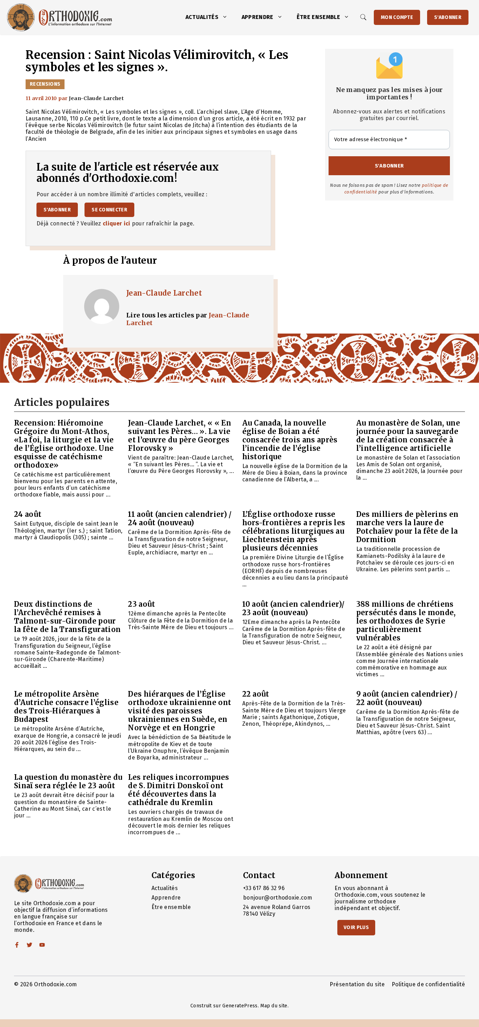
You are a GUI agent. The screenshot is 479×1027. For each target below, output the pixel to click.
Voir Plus (356, 927)
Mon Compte (397, 17)
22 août (255, 694)
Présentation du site (357, 984)
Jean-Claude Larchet (164, 293)
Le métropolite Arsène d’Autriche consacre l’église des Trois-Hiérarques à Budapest (66, 707)
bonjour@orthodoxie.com (277, 897)
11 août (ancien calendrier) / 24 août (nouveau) (179, 518)
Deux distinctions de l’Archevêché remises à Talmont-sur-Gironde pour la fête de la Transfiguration (67, 617)
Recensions (45, 84)
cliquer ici (116, 223)
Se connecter (109, 210)
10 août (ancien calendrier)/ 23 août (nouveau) (293, 608)
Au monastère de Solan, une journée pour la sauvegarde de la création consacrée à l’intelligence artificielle (408, 436)
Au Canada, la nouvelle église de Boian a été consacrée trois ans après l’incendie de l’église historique (290, 440)
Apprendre (258, 17)
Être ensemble (318, 17)
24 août (27, 514)
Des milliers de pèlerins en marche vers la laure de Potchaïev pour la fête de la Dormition (407, 527)
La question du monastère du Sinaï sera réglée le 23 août (68, 781)
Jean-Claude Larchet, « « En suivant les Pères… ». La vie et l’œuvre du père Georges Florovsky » (179, 436)
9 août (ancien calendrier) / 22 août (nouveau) (407, 698)
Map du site (274, 1006)
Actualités (201, 17)
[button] (226, 17)
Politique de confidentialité (428, 984)
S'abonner (447, 17)
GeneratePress (239, 1006)
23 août (141, 604)
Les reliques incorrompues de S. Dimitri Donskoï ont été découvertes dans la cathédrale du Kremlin (178, 790)
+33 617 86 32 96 (264, 888)
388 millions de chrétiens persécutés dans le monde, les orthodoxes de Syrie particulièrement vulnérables (406, 621)
